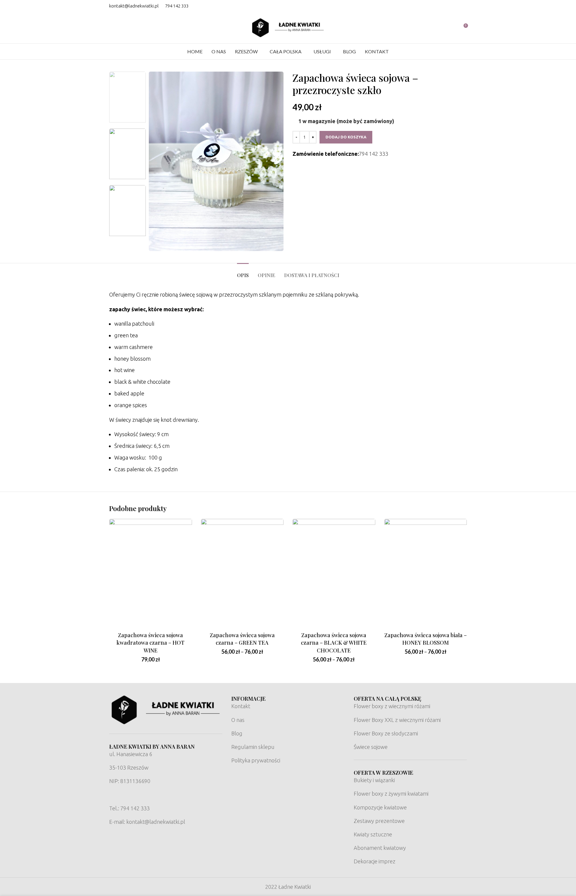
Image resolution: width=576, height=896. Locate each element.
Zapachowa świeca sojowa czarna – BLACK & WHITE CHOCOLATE (334, 642)
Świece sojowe (371, 747)
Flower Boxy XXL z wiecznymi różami (397, 720)
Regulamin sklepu (252, 747)
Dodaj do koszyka (346, 137)
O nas (237, 720)
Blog (236, 733)
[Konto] (452, 28)
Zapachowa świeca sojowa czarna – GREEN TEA (242, 638)
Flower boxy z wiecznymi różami (392, 706)
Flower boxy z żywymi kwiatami (391, 794)
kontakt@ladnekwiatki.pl (134, 5)
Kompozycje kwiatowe (380, 807)
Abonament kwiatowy (380, 848)
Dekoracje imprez (374, 861)
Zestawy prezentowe (379, 821)
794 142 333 (176, 5)
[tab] (243, 272)
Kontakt (240, 706)
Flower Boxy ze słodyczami (386, 733)
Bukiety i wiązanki (374, 780)
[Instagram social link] (463, 5)
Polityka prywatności (255, 760)
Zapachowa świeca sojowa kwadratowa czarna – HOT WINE (150, 642)
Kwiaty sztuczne (373, 834)
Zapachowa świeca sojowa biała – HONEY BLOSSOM (425, 638)
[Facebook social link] (455, 5)
